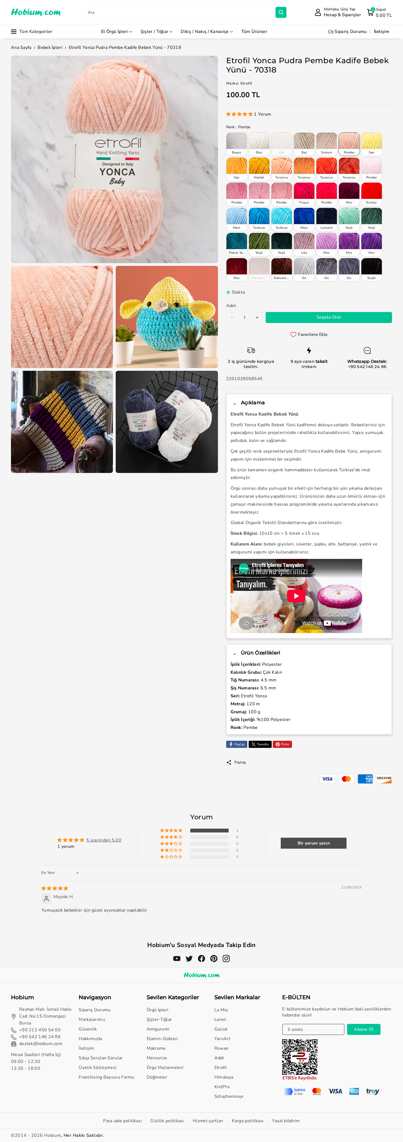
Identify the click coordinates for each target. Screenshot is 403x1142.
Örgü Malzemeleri (165, 1068)
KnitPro (222, 1087)
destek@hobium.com (40, 1044)
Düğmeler (157, 1077)
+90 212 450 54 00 (40, 1030)
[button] (379, 12)
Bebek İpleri (50, 47)
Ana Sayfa (21, 47)
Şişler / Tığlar (155, 32)
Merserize (157, 1058)
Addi (219, 1058)
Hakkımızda (90, 1039)
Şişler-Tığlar (159, 1019)
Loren (220, 1019)
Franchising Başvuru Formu (107, 1077)
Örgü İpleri (158, 1010)
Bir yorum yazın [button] (314, 843)
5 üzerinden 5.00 (103, 840)
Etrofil (220, 1068)
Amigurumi (158, 1029)
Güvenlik (88, 1029)
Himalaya (223, 1077)
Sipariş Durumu (94, 1010)
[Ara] (281, 12)
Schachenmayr (229, 1096)
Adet (231, 306)
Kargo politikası (248, 1121)
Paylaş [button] (240, 762)
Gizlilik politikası (167, 1121)
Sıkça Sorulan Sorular (101, 1058)
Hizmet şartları (208, 1121)
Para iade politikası (122, 1121)
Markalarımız (92, 1019)
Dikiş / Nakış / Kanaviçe (205, 32)
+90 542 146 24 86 (367, 366)
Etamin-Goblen (162, 1039)
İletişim (86, 1048)
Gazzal (221, 1029)
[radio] (237, 144)
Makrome (156, 1048)
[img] (54, 888)
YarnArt (222, 1039)
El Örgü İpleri (114, 32)
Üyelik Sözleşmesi (98, 1068)
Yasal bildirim (286, 1121)
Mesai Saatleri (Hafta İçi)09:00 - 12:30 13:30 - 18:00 (36, 1061)
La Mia (221, 1010)
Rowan (221, 1048)
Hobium (52, 1135)
